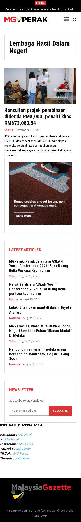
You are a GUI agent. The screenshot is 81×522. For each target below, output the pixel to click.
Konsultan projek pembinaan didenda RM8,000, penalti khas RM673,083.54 (37, 116)
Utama (8, 130)
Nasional (14, 318)
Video (12, 276)
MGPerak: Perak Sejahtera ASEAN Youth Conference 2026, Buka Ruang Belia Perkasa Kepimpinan (38, 266)
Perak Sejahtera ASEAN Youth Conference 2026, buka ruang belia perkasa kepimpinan (37, 289)
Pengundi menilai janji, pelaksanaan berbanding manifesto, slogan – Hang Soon (39, 354)
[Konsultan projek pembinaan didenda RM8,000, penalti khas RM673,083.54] (40, 86)
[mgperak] (26, 19)
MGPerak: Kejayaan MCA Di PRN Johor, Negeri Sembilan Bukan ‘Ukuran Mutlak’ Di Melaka (40, 331)
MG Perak (25, 434)
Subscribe (60, 410)
